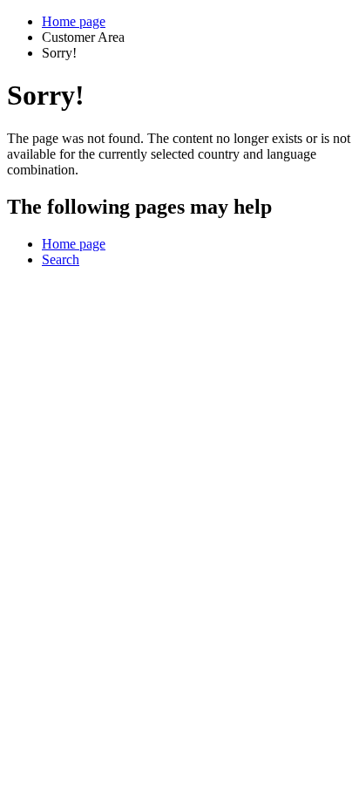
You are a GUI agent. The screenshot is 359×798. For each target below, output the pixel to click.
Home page (73, 21)
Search (60, 259)
